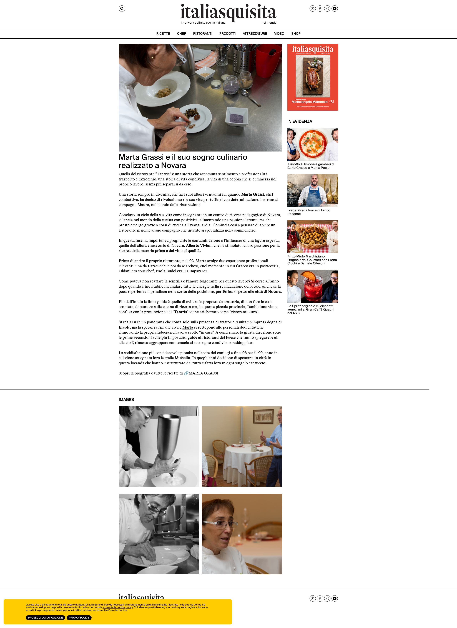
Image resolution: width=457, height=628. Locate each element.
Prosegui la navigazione (45, 618)
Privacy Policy (79, 618)
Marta (187, 327)
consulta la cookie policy (118, 607)
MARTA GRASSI (203, 373)
